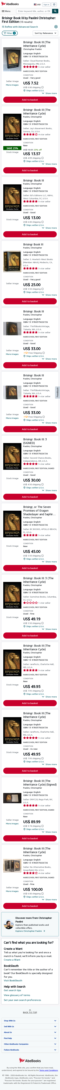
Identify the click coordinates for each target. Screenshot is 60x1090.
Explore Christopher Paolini (29, 931)
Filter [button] (11, 33)
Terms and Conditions (48, 1070)
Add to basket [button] (30, 99)
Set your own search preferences (22, 999)
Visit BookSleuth (13, 980)
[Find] (55, 11)
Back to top (30, 1012)
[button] (49, 93)
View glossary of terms (17, 995)
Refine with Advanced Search (21, 26)
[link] (56, 26)
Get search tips (12, 990)
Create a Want (12, 959)
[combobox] (34, 11)
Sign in (46, 4)
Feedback (57, 392)
